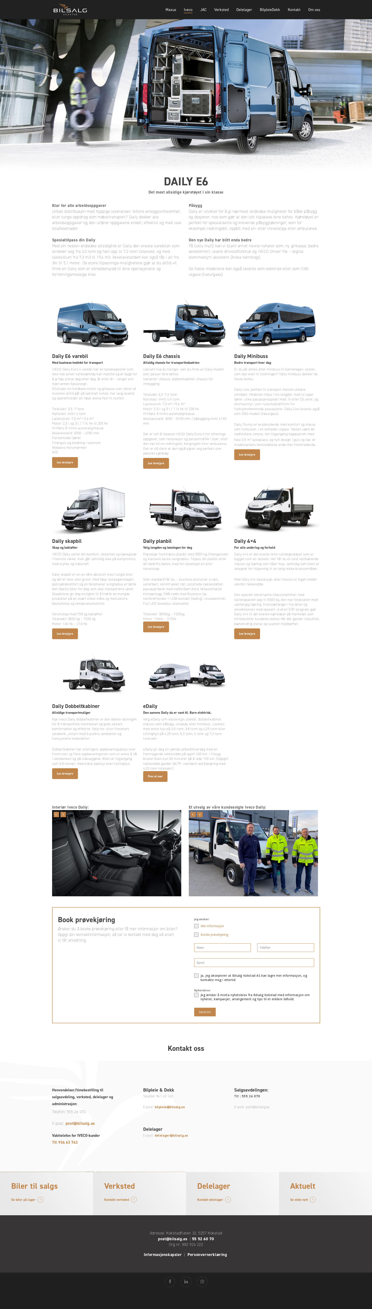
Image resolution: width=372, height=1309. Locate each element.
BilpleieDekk (270, 10)
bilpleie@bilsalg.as (170, 1107)
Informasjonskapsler (163, 1254)
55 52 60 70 (203, 1239)
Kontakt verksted (116, 1199)
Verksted (221, 10)
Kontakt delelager (210, 1199)
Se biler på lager (23, 1199)
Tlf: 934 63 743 (65, 1142)
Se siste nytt (299, 1199)
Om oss (314, 10)
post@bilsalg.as (80, 1123)
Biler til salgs (34, 1186)
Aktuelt (302, 1186)
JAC (203, 10)
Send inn (205, 1012)
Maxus (171, 10)
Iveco (188, 10)
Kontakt (294, 10)
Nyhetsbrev (202, 990)
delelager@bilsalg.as (171, 1135)
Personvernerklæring (208, 1254)
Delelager (244, 10)
